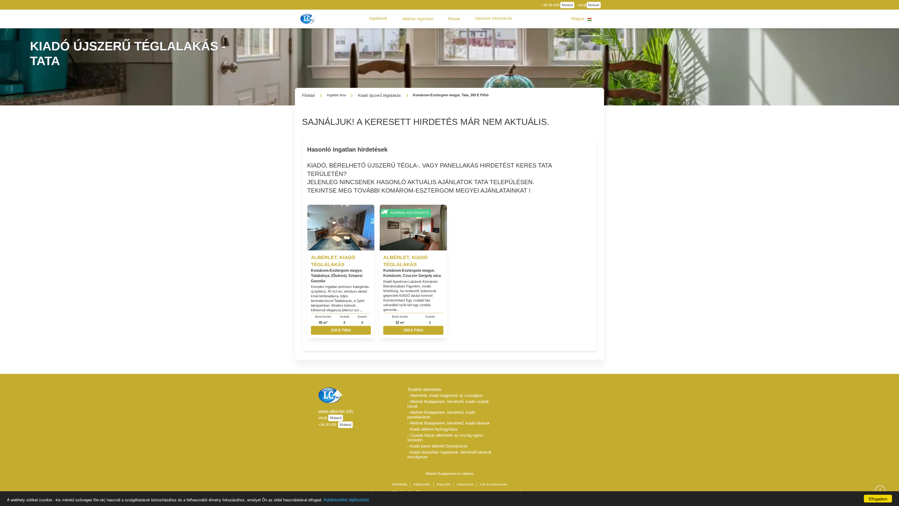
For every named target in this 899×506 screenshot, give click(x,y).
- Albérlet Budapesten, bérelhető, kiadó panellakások (441, 414)
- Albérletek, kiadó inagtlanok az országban (445, 395)
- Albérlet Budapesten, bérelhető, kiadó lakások (448, 423)
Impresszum (465, 484)
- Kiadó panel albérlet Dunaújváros (437, 446)
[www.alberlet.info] (308, 19)
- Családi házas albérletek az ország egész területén (445, 437)
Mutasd (567, 5)
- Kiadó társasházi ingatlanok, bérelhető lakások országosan (449, 454)
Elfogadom (878, 499)
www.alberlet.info (336, 411)
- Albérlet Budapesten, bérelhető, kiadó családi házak (448, 404)
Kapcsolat (443, 484)
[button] (378, 18)
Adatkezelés (421, 484)
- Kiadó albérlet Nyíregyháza (432, 429)
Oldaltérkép (399, 484)
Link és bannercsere (493, 484)
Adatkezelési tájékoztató (346, 499)
